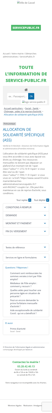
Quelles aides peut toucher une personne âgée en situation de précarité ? (25, 293)
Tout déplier (40, 200)
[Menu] (4, 5)
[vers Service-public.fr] (34, 102)
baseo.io (29, 349)
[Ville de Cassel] (26, 2)
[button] (26, 207)
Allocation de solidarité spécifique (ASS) (23, 114)
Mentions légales (15, 405)
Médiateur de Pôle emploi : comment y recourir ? (23, 285)
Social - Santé (32, 108)
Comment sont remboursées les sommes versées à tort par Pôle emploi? (26, 276)
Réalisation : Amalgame (33, 405)
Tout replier (22, 200)
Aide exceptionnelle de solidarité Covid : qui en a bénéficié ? (26, 312)
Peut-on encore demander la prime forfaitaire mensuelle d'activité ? (24, 303)
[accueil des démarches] (26, 89)
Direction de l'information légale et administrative (25, 347)
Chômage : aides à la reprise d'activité (23, 111)
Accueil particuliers (13, 108)
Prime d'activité (17, 328)
